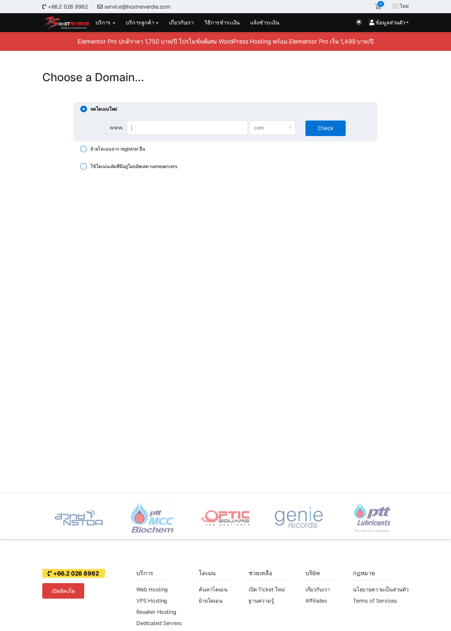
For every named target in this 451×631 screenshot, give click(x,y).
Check (325, 128)
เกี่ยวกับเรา (317, 589)
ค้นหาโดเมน (213, 589)
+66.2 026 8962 (67, 6)
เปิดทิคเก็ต (63, 591)
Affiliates (316, 600)
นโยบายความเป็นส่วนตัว (381, 589)
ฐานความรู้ (261, 600)
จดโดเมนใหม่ (103, 109)
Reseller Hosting (156, 612)
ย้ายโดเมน (211, 600)
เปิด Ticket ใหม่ (267, 589)
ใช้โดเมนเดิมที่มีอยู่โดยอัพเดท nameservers (133, 166)
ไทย (404, 6)
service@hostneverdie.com (137, 6)
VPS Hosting (151, 600)
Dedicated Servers (159, 623)
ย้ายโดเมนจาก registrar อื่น (117, 148)
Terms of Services (375, 600)
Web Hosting (152, 589)
